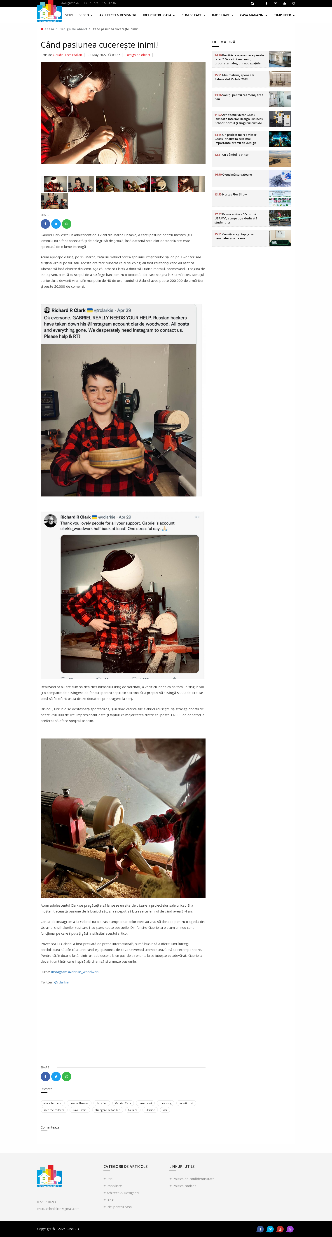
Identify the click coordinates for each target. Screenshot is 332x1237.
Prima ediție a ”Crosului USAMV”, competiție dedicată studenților (236, 218)
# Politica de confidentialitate (192, 1178)
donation (101, 1103)
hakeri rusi (145, 1103)
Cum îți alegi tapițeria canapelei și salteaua (234, 236)
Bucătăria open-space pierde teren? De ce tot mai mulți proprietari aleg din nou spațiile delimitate (239, 61)
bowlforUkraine (79, 1103)
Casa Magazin (252, 15)
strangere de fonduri (107, 1110)
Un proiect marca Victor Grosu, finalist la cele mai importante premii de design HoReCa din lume (236, 141)
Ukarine (150, 1110)
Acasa (49, 29)
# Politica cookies (182, 1185)
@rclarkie (61, 982)
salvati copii (186, 1103)
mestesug (165, 1103)
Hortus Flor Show (231, 194)
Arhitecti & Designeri (117, 15)
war (165, 1110)
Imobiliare (221, 15)
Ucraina (133, 1110)
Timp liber (283, 15)
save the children (54, 1110)
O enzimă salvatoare (233, 174)
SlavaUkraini (79, 1110)
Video (84, 15)
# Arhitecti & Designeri (121, 1192)
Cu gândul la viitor (232, 155)
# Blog (108, 1199)
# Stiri (107, 1178)
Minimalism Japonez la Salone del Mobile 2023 (235, 77)
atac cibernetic (53, 1103)
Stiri (69, 15)
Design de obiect (73, 29)
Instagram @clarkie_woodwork (75, 971)
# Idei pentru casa (117, 1206)
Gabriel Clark (123, 1103)
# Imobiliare (112, 1185)
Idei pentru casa (157, 15)
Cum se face (192, 15)
